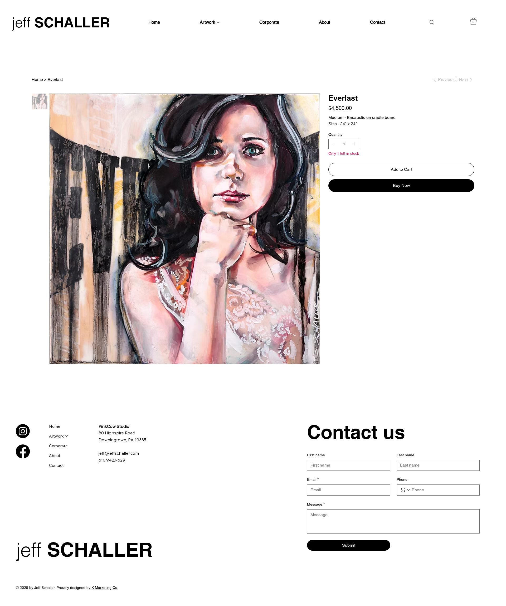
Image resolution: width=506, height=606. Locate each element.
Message (316, 504)
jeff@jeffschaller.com (119, 453)
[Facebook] (23, 451)
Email (313, 479)
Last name (405, 455)
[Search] (431, 22)
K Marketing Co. (104, 587)
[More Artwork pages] (218, 22)
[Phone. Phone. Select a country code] (405, 490)
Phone (402, 479)
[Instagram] (23, 431)
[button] (473, 21)
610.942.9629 (112, 460)
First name (316, 455)
